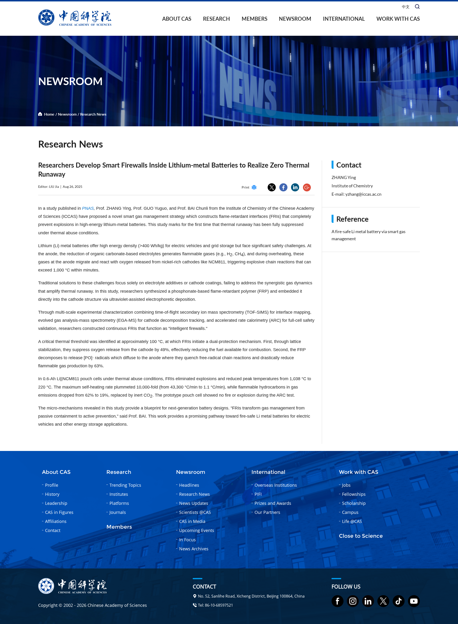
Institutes (118, 494)
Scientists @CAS (195, 512)
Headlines (189, 485)
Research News (93, 114)
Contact (52, 530)
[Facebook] (338, 601)
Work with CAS (398, 18)
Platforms (119, 503)
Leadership (56, 503)
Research (216, 18)
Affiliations (56, 521)
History (52, 494)
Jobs (346, 485)
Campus (350, 512)
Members (254, 18)
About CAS (176, 18)
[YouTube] (414, 601)
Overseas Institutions (276, 485)
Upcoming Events (196, 530)
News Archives (193, 549)
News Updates (193, 503)
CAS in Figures (59, 512)
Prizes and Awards (273, 503)
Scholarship (354, 503)
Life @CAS (352, 521)
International (344, 18)
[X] (383, 601)
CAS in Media (192, 521)
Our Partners (267, 512)
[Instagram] (353, 601)
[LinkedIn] (368, 601)
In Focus (187, 539)
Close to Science (361, 536)
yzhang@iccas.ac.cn (363, 194)
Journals (117, 512)
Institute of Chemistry (352, 185)
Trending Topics (125, 485)
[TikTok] (399, 601)
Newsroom (295, 18)
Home (49, 114)
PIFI (258, 494)
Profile (51, 485)
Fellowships (354, 494)
